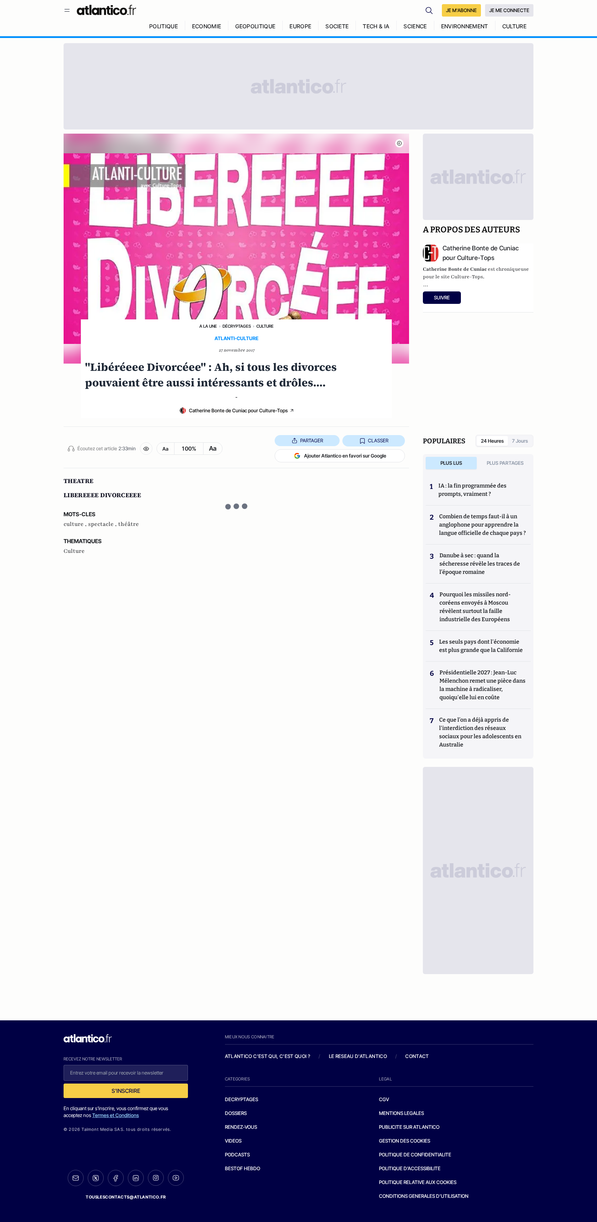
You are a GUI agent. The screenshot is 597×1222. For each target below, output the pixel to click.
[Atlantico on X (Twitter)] (96, 1178)
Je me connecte (509, 10)
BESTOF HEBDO (242, 1168)
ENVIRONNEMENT (464, 26)
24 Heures (492, 441)
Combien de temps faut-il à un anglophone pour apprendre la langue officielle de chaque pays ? (482, 524)
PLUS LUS (451, 463)
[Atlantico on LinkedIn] (136, 1178)
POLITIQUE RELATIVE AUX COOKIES (417, 1182)
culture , (76, 524)
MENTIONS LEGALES (401, 1113)
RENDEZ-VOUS (241, 1127)
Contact (417, 1056)
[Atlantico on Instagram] (156, 1178)
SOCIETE (337, 26)
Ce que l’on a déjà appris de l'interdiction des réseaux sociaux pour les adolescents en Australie (480, 732)
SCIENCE (415, 26)
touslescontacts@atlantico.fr (126, 1197)
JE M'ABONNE (461, 10)
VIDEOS (233, 1141)
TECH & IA (376, 26)
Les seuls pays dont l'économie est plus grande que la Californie (481, 645)
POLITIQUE (163, 26)
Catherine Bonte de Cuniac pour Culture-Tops (238, 410)
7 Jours (520, 441)
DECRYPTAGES (241, 1099)
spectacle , (103, 524)
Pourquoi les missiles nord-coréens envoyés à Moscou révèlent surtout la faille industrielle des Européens (475, 607)
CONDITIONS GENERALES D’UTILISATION (423, 1196)
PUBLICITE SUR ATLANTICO (409, 1127)
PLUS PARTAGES (505, 463)
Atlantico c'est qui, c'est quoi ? (268, 1056)
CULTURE (514, 26)
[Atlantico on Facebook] (116, 1178)
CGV (384, 1099)
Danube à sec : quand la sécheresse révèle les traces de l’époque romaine (479, 563)
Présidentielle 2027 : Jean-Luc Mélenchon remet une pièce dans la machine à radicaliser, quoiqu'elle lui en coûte (482, 685)
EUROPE (300, 26)
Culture (265, 326)
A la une (208, 326)
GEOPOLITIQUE (255, 26)
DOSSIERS (236, 1113)
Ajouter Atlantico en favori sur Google (345, 456)
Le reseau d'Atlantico (358, 1056)
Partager (311, 440)
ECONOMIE (206, 26)
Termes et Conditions (115, 1115)
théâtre (128, 524)
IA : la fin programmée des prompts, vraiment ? (472, 489)
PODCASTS (237, 1154)
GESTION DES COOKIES (404, 1141)
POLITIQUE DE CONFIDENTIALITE (415, 1154)
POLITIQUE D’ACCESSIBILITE (409, 1168)
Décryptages (236, 326)
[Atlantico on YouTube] (176, 1178)
